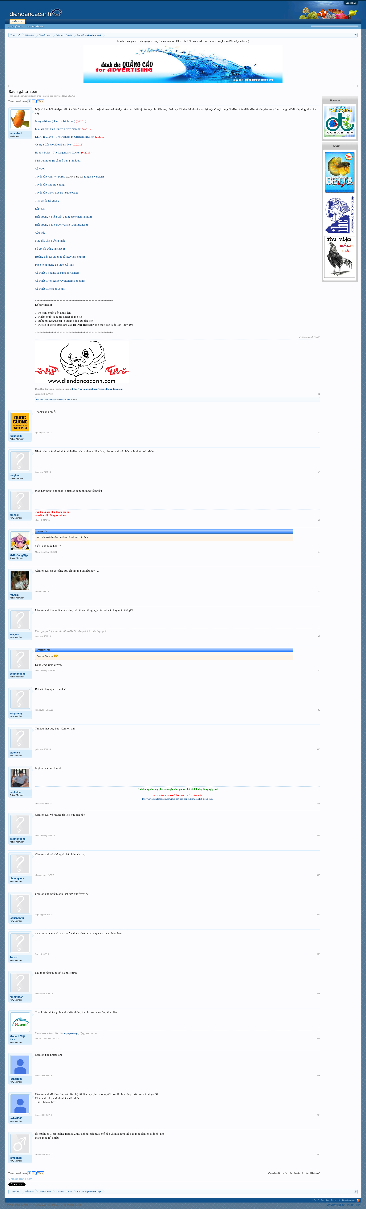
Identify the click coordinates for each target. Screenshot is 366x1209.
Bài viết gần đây (15, 26)
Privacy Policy (353, 1205)
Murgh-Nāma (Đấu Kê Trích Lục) (55, 121)
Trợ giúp (325, 1200)
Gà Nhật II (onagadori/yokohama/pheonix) (60, 280)
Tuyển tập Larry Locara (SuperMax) (56, 192)
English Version (93, 176)
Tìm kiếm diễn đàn (34, 26)
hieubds (39, 399)
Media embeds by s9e (71, 1205)
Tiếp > (40, 101)
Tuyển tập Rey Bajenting (50, 184)
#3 (319, 472)
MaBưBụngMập (19, 555)
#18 (318, 1075)
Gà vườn (40, 168)
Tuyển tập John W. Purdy (50, 176)
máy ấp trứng (70, 1033)
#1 (319, 394)
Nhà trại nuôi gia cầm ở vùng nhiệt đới (58, 160)
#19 (318, 1115)
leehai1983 (65, 399)
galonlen (15, 752)
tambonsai (16, 1157)
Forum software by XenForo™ (32, 1205)
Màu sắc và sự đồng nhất (50, 240)
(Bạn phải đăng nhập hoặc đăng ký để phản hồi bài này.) (294, 1173)
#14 (318, 914)
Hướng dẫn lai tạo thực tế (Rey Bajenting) (60, 256)
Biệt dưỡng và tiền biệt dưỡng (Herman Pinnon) (63, 216)
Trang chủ (335, 1200)
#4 (319, 520)
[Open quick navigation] (355, 35)
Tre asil (14, 957)
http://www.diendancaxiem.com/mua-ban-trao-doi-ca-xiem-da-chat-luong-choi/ (177, 799)
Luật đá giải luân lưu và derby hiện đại (58, 128)
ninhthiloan (16, 996)
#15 (318, 954)
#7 (319, 636)
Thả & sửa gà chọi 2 (47, 200)
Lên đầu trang (348, 1200)
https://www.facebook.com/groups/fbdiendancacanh (97, 389)
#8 (319, 670)
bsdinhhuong (18, 673)
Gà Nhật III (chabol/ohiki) (50, 288)
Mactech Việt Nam (17, 1038)
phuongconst (17, 878)
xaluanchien (50, 399)
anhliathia (15, 792)
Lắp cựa (40, 208)
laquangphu (17, 918)
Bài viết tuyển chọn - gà (35, 96)
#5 (319, 552)
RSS (358, 1200)
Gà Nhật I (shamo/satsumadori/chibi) (57, 272)
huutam (14, 594)
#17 (318, 1038)
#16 (318, 993)
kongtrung (16, 713)
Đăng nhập (351, 3)
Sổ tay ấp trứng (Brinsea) (50, 248)
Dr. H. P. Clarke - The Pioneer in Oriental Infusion (64, 136)
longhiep (15, 475)
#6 (319, 591)
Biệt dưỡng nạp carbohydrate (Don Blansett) (61, 224)
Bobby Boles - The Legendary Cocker (57, 152)
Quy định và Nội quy (336, 1205)
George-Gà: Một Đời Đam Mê (53, 144)
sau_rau (14, 634)
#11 (318, 804)
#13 (318, 875)
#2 (319, 432)
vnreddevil (62, 96)
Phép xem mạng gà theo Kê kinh (54, 264)
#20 (318, 1154)
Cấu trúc (40, 232)
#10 (318, 749)
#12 (318, 835)
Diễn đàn (17, 21)
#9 (319, 710)
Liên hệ (315, 1200)
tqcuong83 (16, 436)
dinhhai (14, 514)
